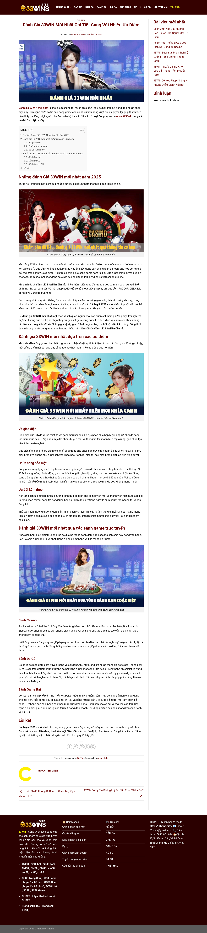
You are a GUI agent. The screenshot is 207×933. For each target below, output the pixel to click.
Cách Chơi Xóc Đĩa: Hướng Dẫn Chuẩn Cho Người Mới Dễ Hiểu (170, 33)
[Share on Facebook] (69, 746)
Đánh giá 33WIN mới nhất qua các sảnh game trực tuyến (53, 153)
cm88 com (49, 864)
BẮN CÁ (89, 7)
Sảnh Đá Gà (34, 160)
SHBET (26, 896)
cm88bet (36, 864)
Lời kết (26, 168)
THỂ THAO (125, 7)
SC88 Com (50, 882)
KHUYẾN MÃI (161, 7)
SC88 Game (49, 878)
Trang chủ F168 (31, 905)
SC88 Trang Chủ (31, 878)
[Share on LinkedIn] (93, 746)
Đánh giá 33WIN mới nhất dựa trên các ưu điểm (48, 139)
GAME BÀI (102, 7)
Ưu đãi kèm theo (36, 149)
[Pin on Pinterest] (87, 746)
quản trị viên (95, 35)
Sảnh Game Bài (36, 164)
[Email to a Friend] (81, 746)
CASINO (78, 7)
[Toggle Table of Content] (80, 130)
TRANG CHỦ (62, 7)
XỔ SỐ (147, 7)
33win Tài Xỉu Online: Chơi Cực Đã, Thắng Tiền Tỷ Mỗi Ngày (169, 70)
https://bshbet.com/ (43, 896)
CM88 (25, 864)
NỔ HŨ (137, 7)
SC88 (26, 890)
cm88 (51, 868)
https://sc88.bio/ (32, 882)
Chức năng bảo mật (38, 146)
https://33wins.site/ (161, 826)
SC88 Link (51, 886)
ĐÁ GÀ (113, 7)
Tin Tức (175, 7)
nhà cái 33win (124, 116)
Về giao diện (34, 142)
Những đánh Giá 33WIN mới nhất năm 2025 (46, 135)
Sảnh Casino (34, 157)
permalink (102, 758)
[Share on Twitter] (75, 746)
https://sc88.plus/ (33, 886)
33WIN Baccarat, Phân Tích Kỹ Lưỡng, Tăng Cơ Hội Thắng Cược (170, 56)
